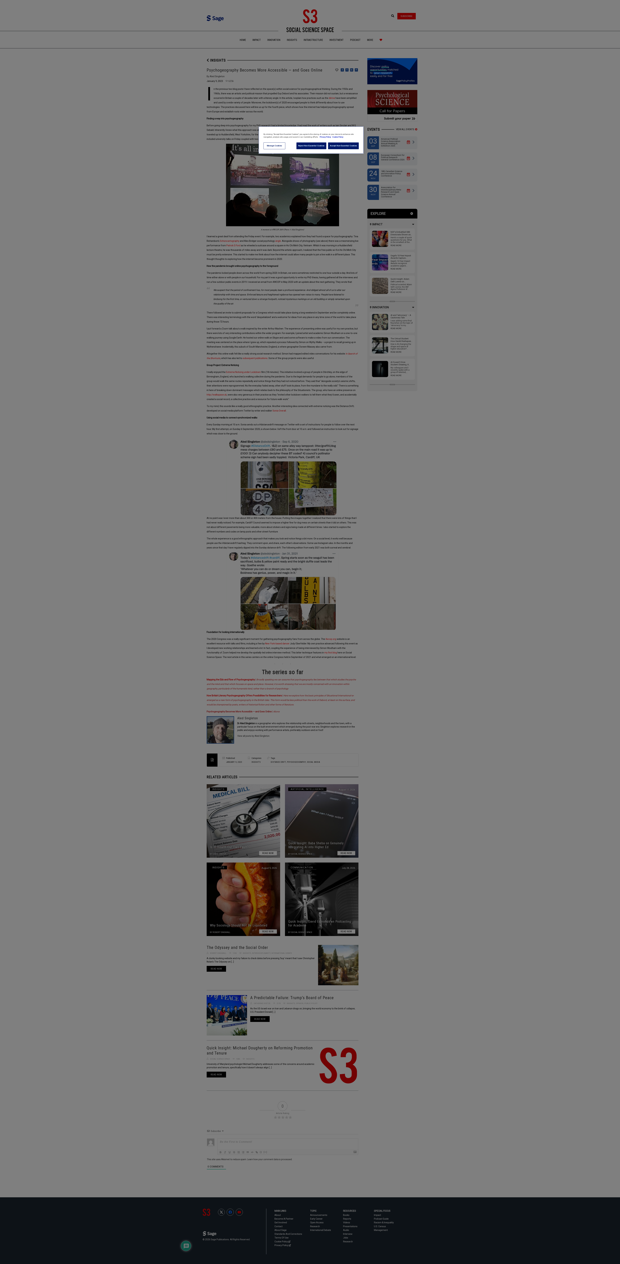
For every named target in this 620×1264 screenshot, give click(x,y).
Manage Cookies (274, 146)
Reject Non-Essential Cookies (311, 146)
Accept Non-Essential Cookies (343, 146)
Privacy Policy (325, 137)
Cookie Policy (337, 137)
